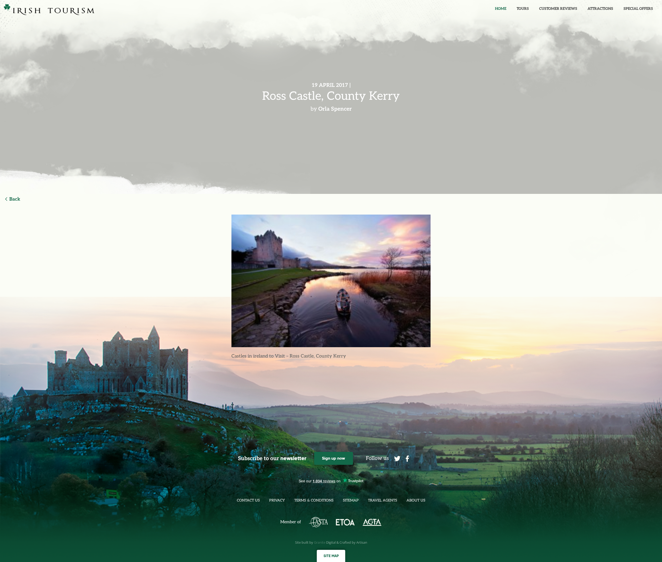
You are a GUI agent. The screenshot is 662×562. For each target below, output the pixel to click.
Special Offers (638, 8)
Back (14, 199)
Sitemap (351, 500)
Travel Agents (382, 500)
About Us (416, 500)
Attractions (600, 8)
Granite (319, 542)
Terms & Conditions (314, 500)
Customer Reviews (558, 8)
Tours (523, 8)
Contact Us (248, 500)
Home (500, 8)
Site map (331, 555)
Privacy (277, 500)
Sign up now (333, 458)
